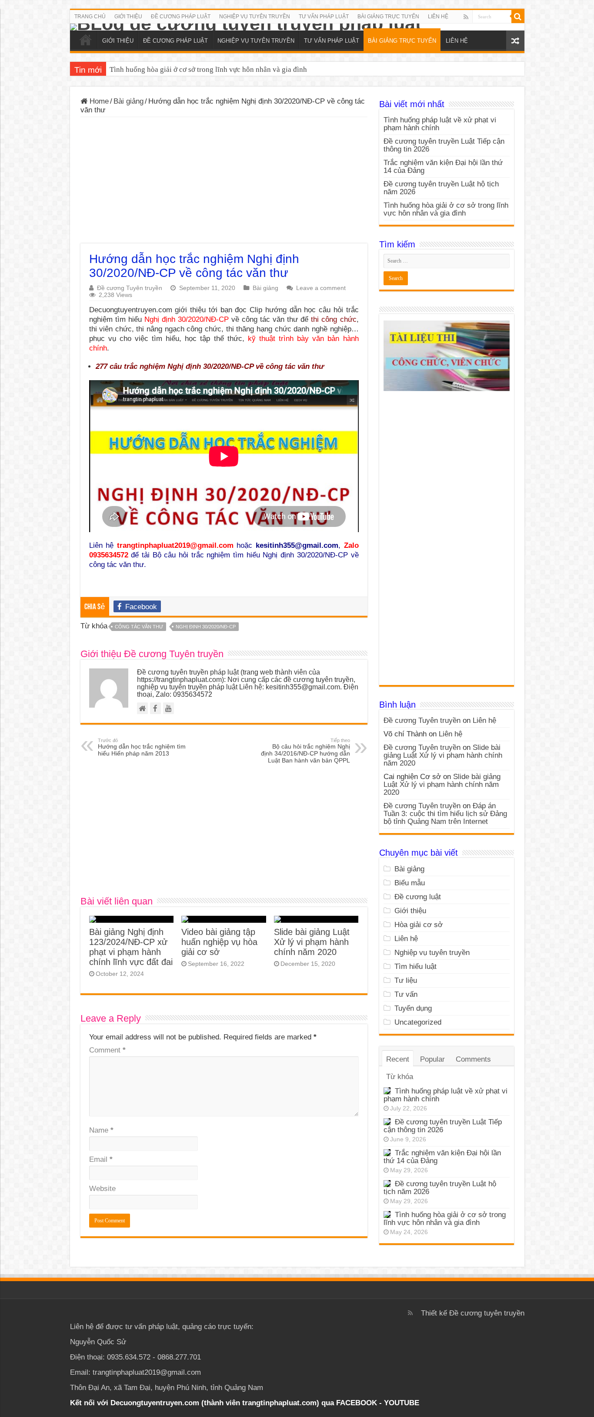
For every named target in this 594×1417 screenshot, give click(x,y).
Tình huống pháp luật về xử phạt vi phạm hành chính (440, 124)
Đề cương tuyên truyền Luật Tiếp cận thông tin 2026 (444, 145)
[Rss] (466, 17)
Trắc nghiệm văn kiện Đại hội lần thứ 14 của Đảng (443, 167)
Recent (397, 1059)
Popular (432, 1059)
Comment (107, 1050)
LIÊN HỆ (438, 16)
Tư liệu (405, 980)
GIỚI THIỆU (128, 16)
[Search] (517, 16)
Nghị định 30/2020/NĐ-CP (186, 319)
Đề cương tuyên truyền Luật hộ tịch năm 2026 (441, 188)
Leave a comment (321, 287)
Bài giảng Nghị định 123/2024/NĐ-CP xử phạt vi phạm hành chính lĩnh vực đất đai (131, 947)
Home (98, 101)
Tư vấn (405, 994)
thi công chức (333, 319)
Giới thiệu (410, 911)
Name (101, 1130)
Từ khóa (399, 1077)
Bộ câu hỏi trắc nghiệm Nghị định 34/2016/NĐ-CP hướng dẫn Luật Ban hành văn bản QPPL (305, 751)
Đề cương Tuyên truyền (129, 287)
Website (102, 1188)
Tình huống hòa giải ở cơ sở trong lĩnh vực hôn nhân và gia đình (208, 69)
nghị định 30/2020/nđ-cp (206, 626)
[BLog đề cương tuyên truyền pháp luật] (297, 27)
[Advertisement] (223, 182)
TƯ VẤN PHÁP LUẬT (324, 16)
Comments (473, 1059)
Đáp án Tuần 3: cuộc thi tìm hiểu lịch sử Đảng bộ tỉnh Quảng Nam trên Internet (445, 814)
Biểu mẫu (409, 883)
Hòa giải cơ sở (418, 925)
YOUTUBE (401, 1403)
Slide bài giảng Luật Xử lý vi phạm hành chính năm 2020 (312, 942)
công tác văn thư (139, 626)
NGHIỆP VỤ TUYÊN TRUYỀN (254, 16)
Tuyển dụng (413, 1008)
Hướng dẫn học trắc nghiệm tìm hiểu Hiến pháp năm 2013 (142, 747)
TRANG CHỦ (90, 16)
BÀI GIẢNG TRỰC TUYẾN (388, 16)
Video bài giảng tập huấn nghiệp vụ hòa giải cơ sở (219, 942)
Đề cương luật (417, 897)
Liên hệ (484, 720)
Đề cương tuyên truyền (486, 1313)
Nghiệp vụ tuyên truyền (432, 952)
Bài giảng (128, 101)
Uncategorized (417, 1022)
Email (101, 1159)
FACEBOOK (355, 1403)
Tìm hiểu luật (415, 966)
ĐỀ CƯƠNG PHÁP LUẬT (180, 16)
